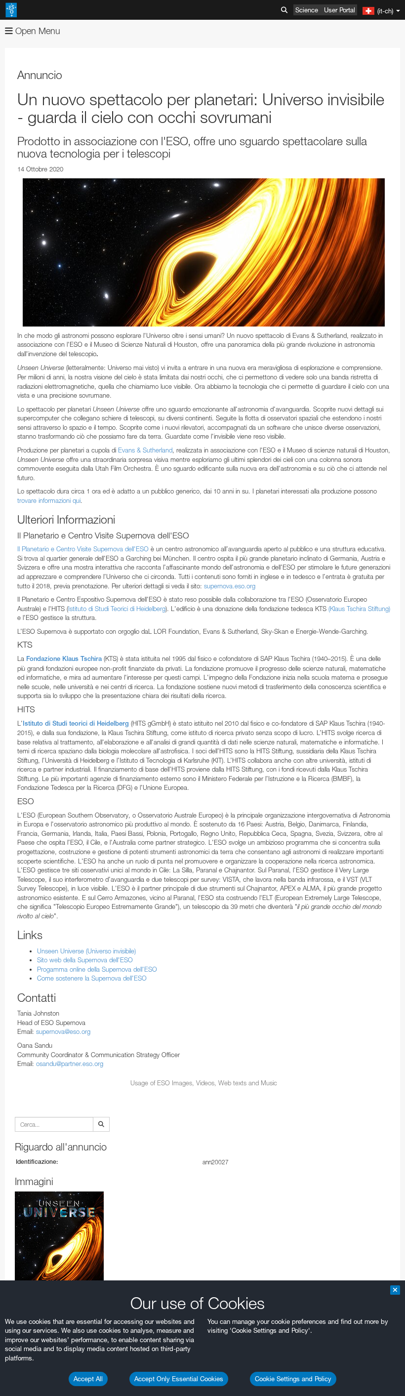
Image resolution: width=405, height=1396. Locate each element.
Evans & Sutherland (145, 450)
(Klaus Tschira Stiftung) (359, 609)
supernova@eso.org (63, 1031)
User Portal (339, 10)
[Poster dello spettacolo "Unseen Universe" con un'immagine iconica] (203, 252)
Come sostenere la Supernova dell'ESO (92, 978)
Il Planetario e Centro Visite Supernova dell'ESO (83, 549)
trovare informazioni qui (49, 500)
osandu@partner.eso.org (69, 1064)
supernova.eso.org (229, 586)
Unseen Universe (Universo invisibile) (86, 951)
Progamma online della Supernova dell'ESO (97, 969)
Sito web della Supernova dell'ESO (85, 960)
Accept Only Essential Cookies (178, 1379)
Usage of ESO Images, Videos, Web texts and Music (203, 1083)
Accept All (88, 1379)
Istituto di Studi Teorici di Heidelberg (116, 609)
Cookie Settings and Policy (293, 1379)
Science (306, 10)
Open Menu (36, 31)
